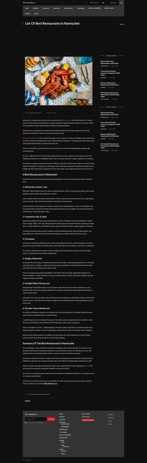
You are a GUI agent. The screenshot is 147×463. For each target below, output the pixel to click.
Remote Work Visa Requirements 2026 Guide (109, 62)
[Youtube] (105, 424)
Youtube (110, 424)
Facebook (110, 414)
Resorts (122, 24)
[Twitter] (73, 113)
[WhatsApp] (81, 113)
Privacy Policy (40, 422)
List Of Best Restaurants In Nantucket (39, 394)
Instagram (110, 417)
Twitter (110, 421)
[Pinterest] (77, 113)
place (87, 366)
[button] (103, 2)
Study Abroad (105, 99)
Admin (27, 401)
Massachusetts (66, 120)
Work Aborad (105, 66)
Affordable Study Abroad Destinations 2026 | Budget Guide (110, 94)
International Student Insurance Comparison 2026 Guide (110, 73)
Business (103, 87)
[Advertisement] (73, 38)
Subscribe (51, 419)
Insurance (104, 77)
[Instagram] (105, 417)
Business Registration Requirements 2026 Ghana (110, 84)
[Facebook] (69, 113)
